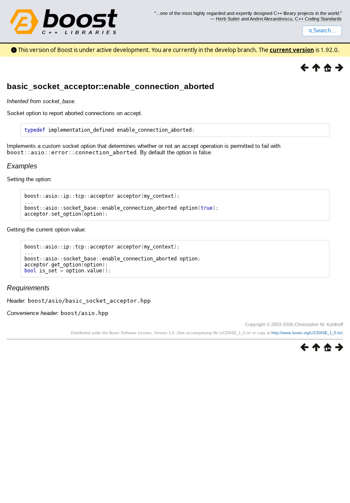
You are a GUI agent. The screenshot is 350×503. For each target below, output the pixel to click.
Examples (22, 166)
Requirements (28, 288)
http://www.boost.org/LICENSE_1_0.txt (306, 333)
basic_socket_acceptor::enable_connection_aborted (110, 86)
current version (292, 50)
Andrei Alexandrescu (271, 18)
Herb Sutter (228, 18)
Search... (324, 31)
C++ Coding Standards (318, 18)
